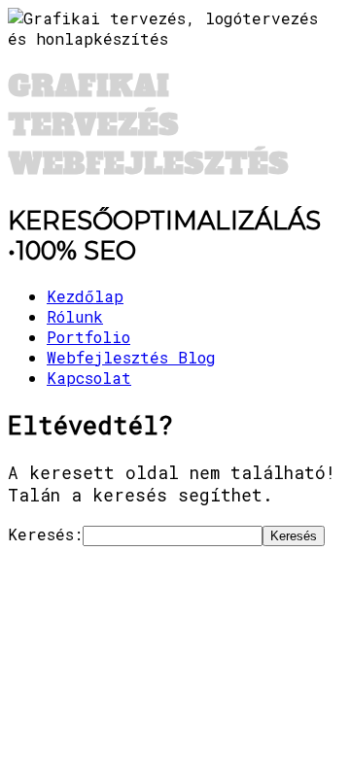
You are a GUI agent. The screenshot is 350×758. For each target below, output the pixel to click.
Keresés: (45, 534)
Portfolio (88, 337)
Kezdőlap (85, 296)
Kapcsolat (89, 377)
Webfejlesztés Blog (131, 357)
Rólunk (75, 316)
